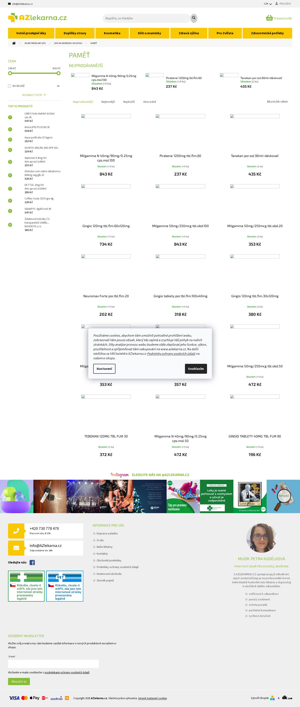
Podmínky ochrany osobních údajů (171, 353)
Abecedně (149, 102)
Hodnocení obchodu (109, 574)
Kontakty (102, 554)
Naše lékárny (105, 547)
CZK (266, 4)
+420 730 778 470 (44, 530)
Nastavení (104, 368)
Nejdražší (129, 102)
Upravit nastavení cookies (152, 698)
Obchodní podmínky (109, 561)
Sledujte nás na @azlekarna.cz (160, 475)
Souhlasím (196, 368)
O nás (100, 540)
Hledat (194, 18)
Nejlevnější (108, 102)
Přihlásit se (19, 681)
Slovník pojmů (105, 581)
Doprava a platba (107, 533)
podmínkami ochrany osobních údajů (67, 672)
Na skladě (36, 86)
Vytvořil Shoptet (260, 698)
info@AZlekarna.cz (46, 548)
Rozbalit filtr (32, 95)
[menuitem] (31, 33)
